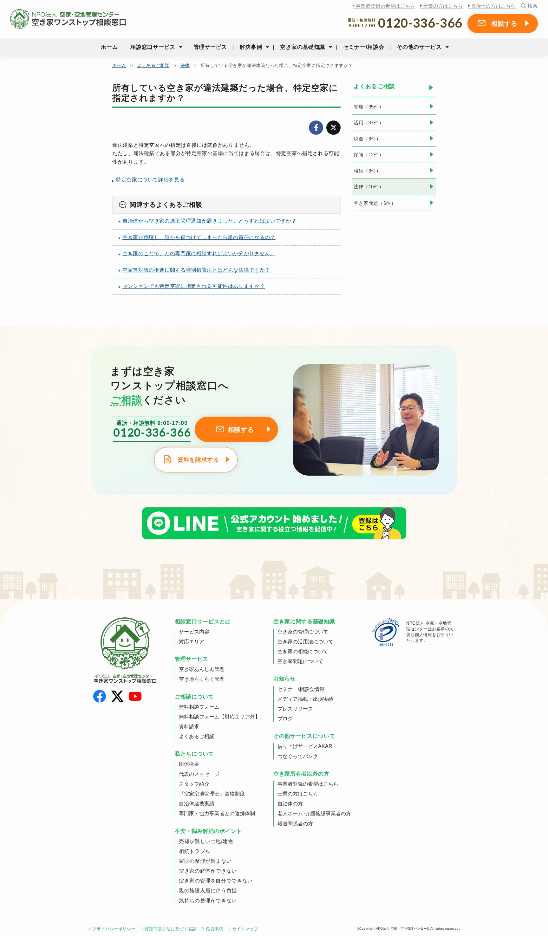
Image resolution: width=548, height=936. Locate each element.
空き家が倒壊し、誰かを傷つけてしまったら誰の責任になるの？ (199, 237)
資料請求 (189, 726)
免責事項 (214, 928)
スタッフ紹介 (194, 784)
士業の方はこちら (443, 6)
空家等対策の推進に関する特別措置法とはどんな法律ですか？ (196, 270)
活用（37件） (369, 122)
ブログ (285, 718)
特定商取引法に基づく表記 (171, 928)
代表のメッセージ (199, 774)
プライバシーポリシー (113, 928)
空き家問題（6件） (375, 203)
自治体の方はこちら (493, 6)
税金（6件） (367, 138)
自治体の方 (290, 803)
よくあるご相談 (153, 65)
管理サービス (210, 47)
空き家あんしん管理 (202, 669)
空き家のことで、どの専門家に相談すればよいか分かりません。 (199, 253)
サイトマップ (245, 928)
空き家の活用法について (305, 641)
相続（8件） (367, 170)
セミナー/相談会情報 (300, 689)
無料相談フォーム (199, 707)
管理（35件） (369, 106)
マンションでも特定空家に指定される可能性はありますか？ (193, 286)
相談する (504, 23)
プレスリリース (295, 709)
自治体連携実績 (196, 803)
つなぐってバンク (297, 756)
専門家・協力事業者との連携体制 (217, 813)
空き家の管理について (302, 631)
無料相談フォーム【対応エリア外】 (219, 716)
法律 (185, 65)
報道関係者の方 (295, 823)
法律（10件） (369, 186)
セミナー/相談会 (363, 47)
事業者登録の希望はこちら (385, 6)
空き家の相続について (302, 651)
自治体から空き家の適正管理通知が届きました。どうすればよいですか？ (209, 221)
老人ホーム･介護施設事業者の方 (314, 813)
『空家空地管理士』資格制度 (212, 793)
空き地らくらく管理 (202, 679)
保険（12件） (369, 154)
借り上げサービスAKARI (305, 746)
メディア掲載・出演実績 (305, 699)
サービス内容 (194, 631)
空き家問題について (300, 661)
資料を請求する (198, 460)
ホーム (109, 47)
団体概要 (189, 764)
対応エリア (191, 641)
